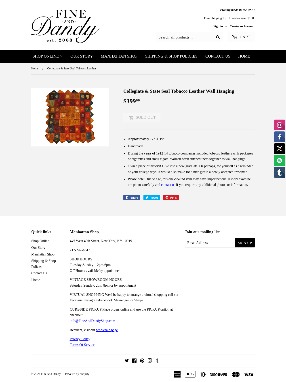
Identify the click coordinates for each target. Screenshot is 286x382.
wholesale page (107, 330)
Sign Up (245, 243)
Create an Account (242, 26)
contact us (168, 185)
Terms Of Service (82, 345)
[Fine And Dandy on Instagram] (150, 361)
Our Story (81, 56)
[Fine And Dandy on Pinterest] (142, 361)
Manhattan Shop (119, 56)
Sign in (218, 26)
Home (244, 56)
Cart (244, 37)
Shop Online (46, 56)
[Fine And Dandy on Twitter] (126, 361)
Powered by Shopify (77, 374)
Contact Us (217, 56)
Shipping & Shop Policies (171, 56)
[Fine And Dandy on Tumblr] (157, 361)
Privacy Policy (80, 339)
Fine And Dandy (51, 374)
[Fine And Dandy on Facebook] (134, 361)
